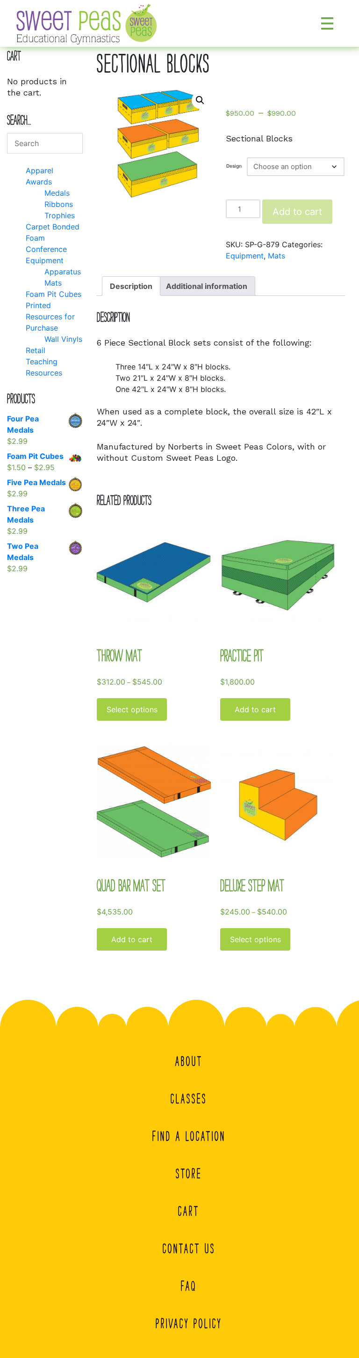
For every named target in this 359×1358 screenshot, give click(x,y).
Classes (189, 1098)
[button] (200, 100)
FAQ (189, 1285)
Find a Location (189, 1136)
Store (189, 1173)
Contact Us (189, 1248)
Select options (132, 709)
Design (234, 166)
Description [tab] (131, 286)
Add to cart (297, 211)
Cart (189, 1210)
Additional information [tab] (206, 286)
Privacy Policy (189, 1323)
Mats (276, 255)
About (189, 1061)
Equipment (245, 255)
